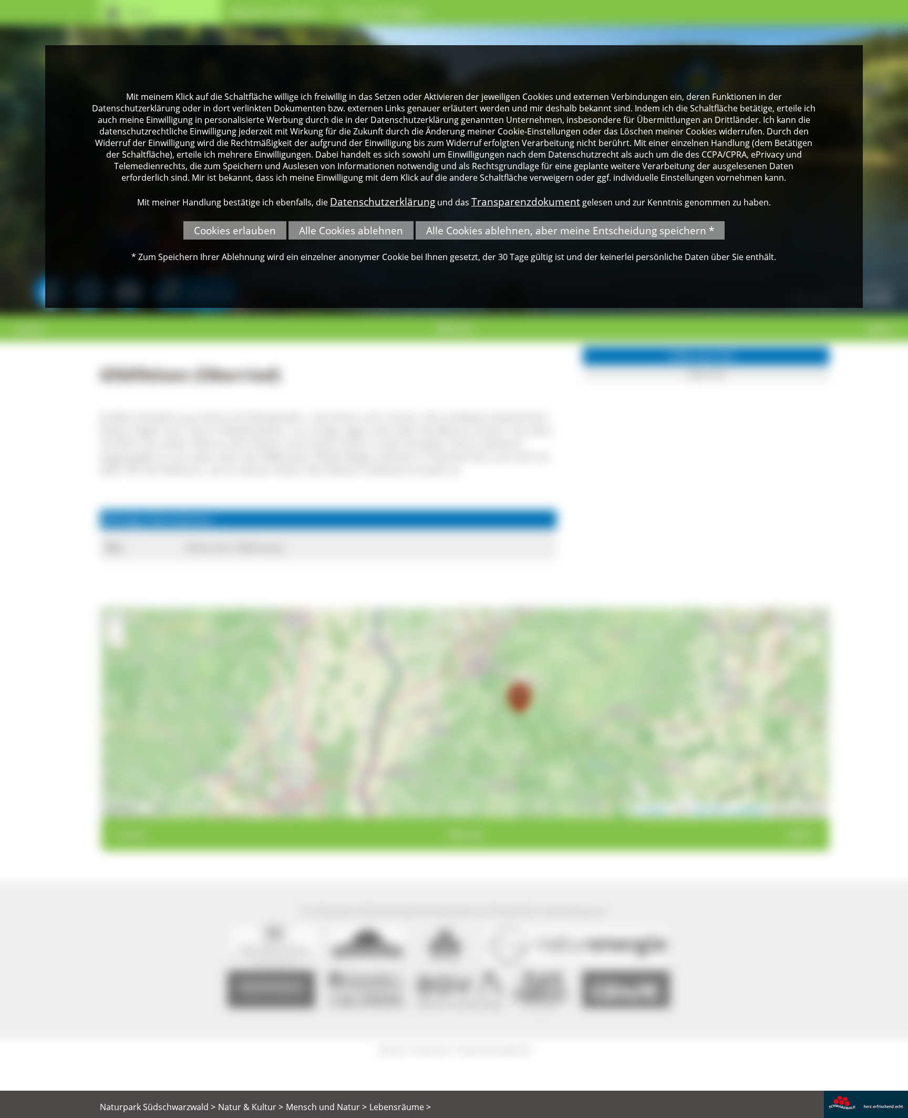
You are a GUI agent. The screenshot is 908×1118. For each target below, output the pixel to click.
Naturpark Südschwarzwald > (157, 1107)
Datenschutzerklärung (382, 201)
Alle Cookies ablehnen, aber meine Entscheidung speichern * (570, 230)
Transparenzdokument (525, 201)
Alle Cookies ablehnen (351, 230)
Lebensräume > (400, 1107)
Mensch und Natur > (326, 1107)
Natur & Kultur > (250, 1107)
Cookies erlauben (235, 230)
